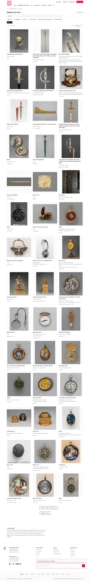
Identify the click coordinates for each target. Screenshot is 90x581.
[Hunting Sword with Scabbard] (19, 77)
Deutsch (48, 574)
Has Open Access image (44, 19)
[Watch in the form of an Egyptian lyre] (45, 247)
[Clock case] (71, 181)
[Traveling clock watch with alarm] (71, 384)
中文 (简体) (62, 574)
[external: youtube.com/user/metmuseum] (18, 563)
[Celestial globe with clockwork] (19, 41)
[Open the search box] (54, 5)
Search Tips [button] (79, 12)
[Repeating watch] (45, 319)
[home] (7, 8)
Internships (72, 555)
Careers (72, 549)
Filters (9, 19)
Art (31, 5)
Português (32, 574)
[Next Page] (56, 507)
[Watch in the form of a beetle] (45, 213)
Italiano (43, 574)
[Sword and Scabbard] (45, 146)
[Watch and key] (19, 319)
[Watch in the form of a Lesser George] (45, 352)
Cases (9, 22)
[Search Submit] (81, 16)
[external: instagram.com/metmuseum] (15, 563)
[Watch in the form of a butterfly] (19, 247)
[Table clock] (45, 418)
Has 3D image (58, 19)
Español (27, 574)
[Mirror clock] (71, 247)
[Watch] (19, 146)
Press (37, 555)
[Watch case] (19, 451)
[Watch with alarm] (71, 352)
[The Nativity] (71, 451)
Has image (33, 19)
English (22, 574)
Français (38, 574)
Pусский (68, 574)
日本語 (52, 574)
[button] (51, 19)
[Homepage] (9, 3)
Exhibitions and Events (23, 5)
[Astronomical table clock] (45, 283)
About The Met (39, 547)
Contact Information (28, 578)
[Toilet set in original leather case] (71, 77)
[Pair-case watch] (45, 384)
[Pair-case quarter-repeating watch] (19, 352)
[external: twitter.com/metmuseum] (11, 563)
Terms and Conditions (11, 578)
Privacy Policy (20, 578)
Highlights (17, 19)
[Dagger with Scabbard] (19, 111)
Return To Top (45, 513)
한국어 (57, 574)
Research (44, 5)
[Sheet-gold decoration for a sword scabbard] (45, 111)
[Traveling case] (19, 418)
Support (55, 547)
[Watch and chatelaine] (71, 319)
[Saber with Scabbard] (71, 41)
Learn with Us (37, 5)
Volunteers (72, 551)
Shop (49, 5)
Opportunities (73, 547)
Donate (65, 1)
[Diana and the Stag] (19, 283)
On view (25, 19)
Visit (15, 5)
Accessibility (38, 551)
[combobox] (47, 16)
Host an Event (56, 551)
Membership (72, 1)
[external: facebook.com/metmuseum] (9, 563)
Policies (37, 553)
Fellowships (72, 553)
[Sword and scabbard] (19, 181)
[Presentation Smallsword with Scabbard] (45, 77)
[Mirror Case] (45, 181)
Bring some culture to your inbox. (46, 561)
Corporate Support (57, 553)
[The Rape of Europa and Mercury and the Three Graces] (71, 283)
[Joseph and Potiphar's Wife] (19, 485)
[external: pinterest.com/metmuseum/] (13, 563)
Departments (39, 549)
